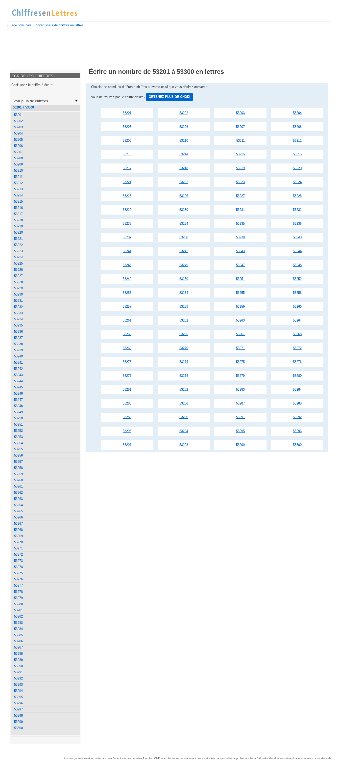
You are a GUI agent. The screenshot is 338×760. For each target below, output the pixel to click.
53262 (183, 320)
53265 (127, 334)
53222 (183, 182)
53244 (297, 251)
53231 (240, 210)
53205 (127, 127)
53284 (297, 389)
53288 (297, 403)
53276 (297, 362)
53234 (183, 223)
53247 (240, 265)
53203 (240, 113)
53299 (240, 445)
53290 (183, 417)
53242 (183, 251)
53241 (127, 251)
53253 (127, 293)
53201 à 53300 (23, 107)
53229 (127, 210)
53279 (240, 376)
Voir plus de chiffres (30, 101)
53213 (127, 154)
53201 (127, 113)
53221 (127, 182)
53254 (183, 293)
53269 (127, 348)
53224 (297, 182)
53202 (183, 113)
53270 (183, 348)
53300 (297, 445)
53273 (127, 362)
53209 (127, 140)
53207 (240, 127)
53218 (183, 168)
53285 (127, 403)
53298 (183, 445)
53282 (183, 389)
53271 (240, 348)
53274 (183, 362)
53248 (297, 265)
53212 (297, 140)
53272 (297, 348)
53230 (183, 210)
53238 (183, 237)
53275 (240, 362)
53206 (183, 127)
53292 (297, 417)
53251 (240, 279)
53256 (297, 293)
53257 (127, 306)
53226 (183, 196)
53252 (297, 279)
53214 (183, 154)
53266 (183, 334)
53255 (240, 293)
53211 (240, 140)
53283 (240, 389)
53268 (297, 334)
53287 (240, 403)
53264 (297, 320)
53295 (240, 431)
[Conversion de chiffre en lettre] (44, 13)
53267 (240, 334)
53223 (240, 182)
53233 (127, 223)
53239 (240, 237)
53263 (240, 320)
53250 (183, 279)
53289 (127, 417)
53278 (183, 376)
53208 (297, 127)
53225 (127, 196)
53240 (297, 237)
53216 (297, 154)
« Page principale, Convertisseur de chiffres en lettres (45, 25)
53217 (127, 168)
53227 (240, 196)
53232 (297, 210)
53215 (240, 154)
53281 (127, 389)
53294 (183, 431)
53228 (297, 196)
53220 (297, 168)
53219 (240, 168)
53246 (183, 265)
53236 (297, 223)
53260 (297, 306)
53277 (127, 376)
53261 (127, 320)
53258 (183, 306)
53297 (127, 445)
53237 (127, 237)
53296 (297, 431)
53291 (240, 417)
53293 (127, 431)
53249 (127, 279)
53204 (297, 113)
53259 (240, 306)
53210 (183, 140)
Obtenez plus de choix (169, 97)
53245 (127, 265)
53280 (297, 376)
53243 (240, 251)
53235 (240, 223)
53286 (183, 403)
